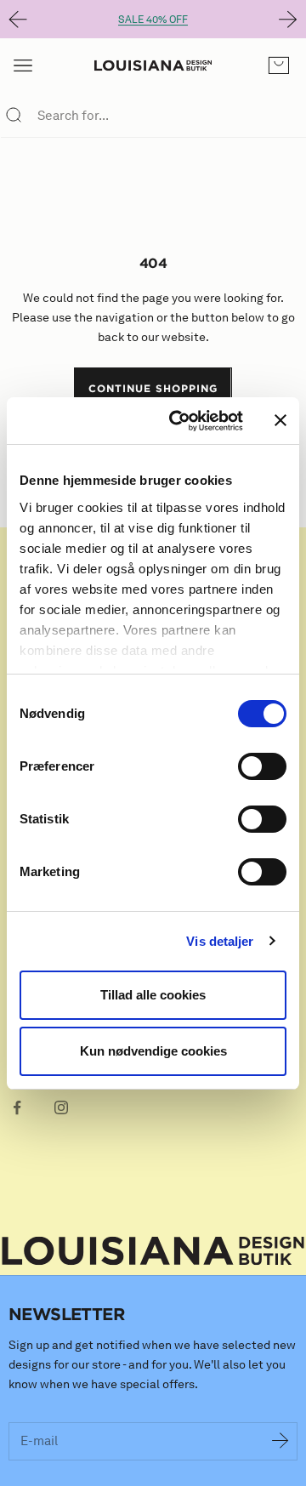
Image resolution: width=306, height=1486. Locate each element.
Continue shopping (152, 388)
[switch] (262, 766)
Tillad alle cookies (153, 995)
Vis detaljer (219, 941)
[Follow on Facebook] (17, 1107)
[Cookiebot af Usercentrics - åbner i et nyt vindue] (179, 421)
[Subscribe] (281, 1441)
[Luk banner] (280, 420)
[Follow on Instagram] (61, 1107)
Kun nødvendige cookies (153, 1051)
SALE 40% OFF (153, 19)
